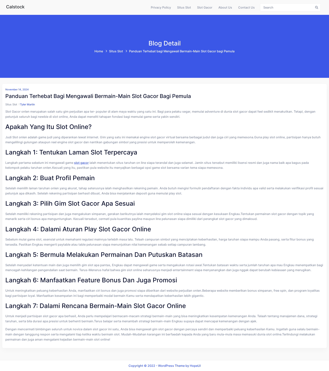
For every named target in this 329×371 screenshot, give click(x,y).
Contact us (246, 7)
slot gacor (81, 163)
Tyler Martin (27, 104)
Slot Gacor (204, 7)
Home (98, 51)
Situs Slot (184, 7)
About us (225, 7)
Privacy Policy (161, 7)
